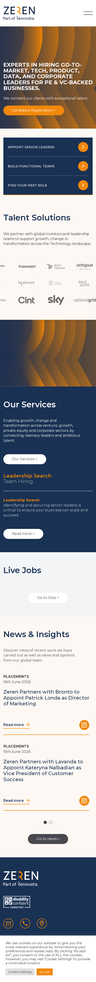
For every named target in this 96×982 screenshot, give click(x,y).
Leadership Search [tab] (27, 476)
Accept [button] (44, 972)
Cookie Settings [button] (20, 972)
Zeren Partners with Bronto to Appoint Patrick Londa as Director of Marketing (46, 698)
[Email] (8, 923)
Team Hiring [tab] (18, 481)
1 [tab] (45, 822)
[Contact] (42, 923)
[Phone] (25, 923)
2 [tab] (50, 822)
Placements (16, 676)
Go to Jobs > (48, 598)
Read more (14, 725)
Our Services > (25, 459)
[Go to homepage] (19, 13)
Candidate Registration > (33, 110)
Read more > (23, 534)
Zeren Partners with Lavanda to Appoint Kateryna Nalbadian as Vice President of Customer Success (43, 770)
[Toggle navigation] (88, 13)
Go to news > (48, 839)
